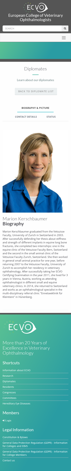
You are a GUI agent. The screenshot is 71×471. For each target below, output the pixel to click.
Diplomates (9, 381)
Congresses (9, 392)
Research (8, 375)
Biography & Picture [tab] (35, 107)
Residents (8, 386)
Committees (9, 398)
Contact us (9, 460)
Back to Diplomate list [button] (36, 91)
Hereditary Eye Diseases (16, 403)
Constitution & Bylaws (15, 437)
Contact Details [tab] (26, 116)
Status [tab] (51, 116)
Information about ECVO (17, 370)
